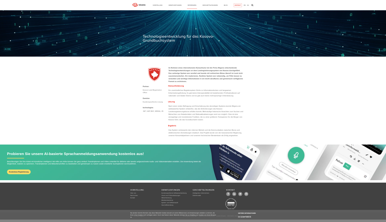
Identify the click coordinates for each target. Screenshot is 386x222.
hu (248, 5)
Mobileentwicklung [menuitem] (167, 200)
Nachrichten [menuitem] (134, 195)
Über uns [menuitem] (133, 193)
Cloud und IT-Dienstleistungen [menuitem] (170, 195)
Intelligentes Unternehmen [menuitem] (201, 193)
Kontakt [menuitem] (132, 198)
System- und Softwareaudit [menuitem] (169, 203)
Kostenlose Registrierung (19, 172)
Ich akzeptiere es (244, 217)
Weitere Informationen (247, 213)
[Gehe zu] (139, 4)
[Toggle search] (252, 4)
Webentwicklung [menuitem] (166, 198)
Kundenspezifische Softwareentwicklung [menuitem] (174, 193)
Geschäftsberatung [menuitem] (167, 205)
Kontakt (230, 190)
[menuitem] (157, 6)
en (245, 5)
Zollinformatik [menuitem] (197, 195)
